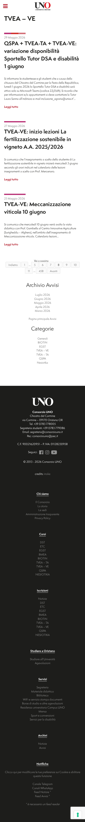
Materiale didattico (42, 691)
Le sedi (42, 510)
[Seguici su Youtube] (53, 452)
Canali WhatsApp (42, 788)
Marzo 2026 (42, 311)
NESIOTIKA (42, 574)
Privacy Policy (42, 518)
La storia (42, 506)
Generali (43, 338)
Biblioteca (42, 695)
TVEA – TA (42, 354)
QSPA (22, 33)
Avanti (53, 271)
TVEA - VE (7, 33)
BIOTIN (42, 342)
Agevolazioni (42, 663)
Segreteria (42, 687)
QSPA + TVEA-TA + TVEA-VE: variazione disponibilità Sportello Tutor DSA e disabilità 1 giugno (41, 54)
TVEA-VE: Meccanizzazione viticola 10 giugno (37, 207)
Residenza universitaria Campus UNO (42, 707)
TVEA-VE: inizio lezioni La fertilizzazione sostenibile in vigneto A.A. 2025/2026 (37, 139)
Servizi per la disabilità (42, 719)
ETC (42, 546)
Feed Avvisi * (42, 796)
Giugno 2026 (42, 299)
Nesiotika (42, 362)
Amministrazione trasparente (42, 514)
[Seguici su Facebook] (40, 452)
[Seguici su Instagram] (46, 452)
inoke (47, 474)
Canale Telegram (43, 784)
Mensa (43, 711)
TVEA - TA (14, 33)
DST (42, 542)
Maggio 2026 (42, 303)
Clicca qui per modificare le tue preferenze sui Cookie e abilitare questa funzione (42, 774)
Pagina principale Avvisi (42, 319)
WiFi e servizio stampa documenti (42, 699)
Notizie (42, 599)
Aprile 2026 (42, 307)
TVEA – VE (42, 350)
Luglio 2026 (42, 295)
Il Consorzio (42, 502)
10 (75, 265)
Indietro (13, 265)
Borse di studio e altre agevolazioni (42, 703)
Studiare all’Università (42, 659)
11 (29, 271)
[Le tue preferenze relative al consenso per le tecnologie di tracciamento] (78, 815)
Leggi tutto (11, 107)
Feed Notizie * (42, 792)
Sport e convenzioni (42, 715)
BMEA (42, 554)
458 (41, 271)
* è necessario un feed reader (43, 804)
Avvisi (42, 748)
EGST (42, 346)
